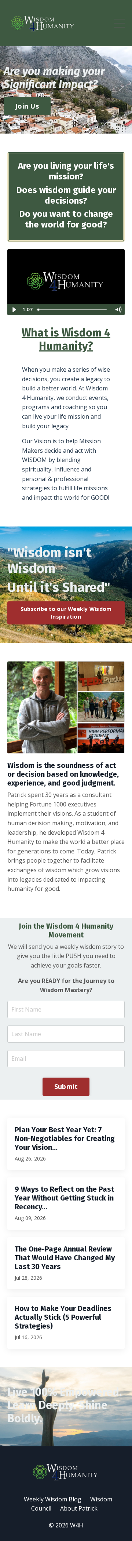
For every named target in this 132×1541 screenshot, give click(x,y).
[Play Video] (14, 310)
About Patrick (79, 1508)
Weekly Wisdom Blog (52, 1499)
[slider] (73, 310)
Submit (66, 1086)
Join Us (27, 106)
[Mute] (118, 310)
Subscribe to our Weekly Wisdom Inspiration (66, 612)
